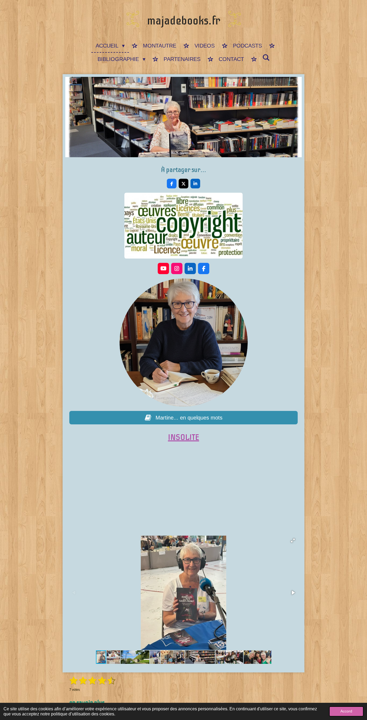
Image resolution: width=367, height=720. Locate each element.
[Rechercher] (266, 58)
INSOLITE (183, 437)
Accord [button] (346, 711)
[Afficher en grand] (183, 226)
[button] (293, 540)
